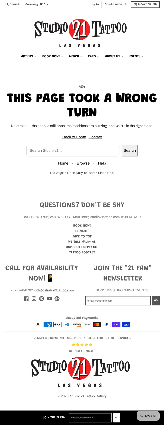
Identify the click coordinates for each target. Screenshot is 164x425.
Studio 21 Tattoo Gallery (88, 396)
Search (130, 150)
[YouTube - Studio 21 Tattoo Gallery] (49, 298)
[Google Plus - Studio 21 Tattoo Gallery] (57, 298)
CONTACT (82, 231)
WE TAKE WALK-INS (82, 242)
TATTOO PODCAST (82, 252)
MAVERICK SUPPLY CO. (82, 247)
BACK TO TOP (82, 236)
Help (102, 163)
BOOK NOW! (82, 225)
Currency (31, 4)
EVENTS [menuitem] (135, 56)
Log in (95, 4)
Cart (147, 4)
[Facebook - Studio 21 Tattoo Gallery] (26, 298)
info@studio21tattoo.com (54, 290)
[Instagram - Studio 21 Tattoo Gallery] (34, 298)
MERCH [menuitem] (74, 56)
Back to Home (74, 137)
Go (116, 417)
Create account (116, 4)
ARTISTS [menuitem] (27, 56)
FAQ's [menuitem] (92, 56)
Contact (95, 137)
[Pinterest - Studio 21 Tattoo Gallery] (41, 298)
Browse (83, 163)
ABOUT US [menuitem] (112, 56)
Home (63, 163)
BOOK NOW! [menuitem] (51, 56)
